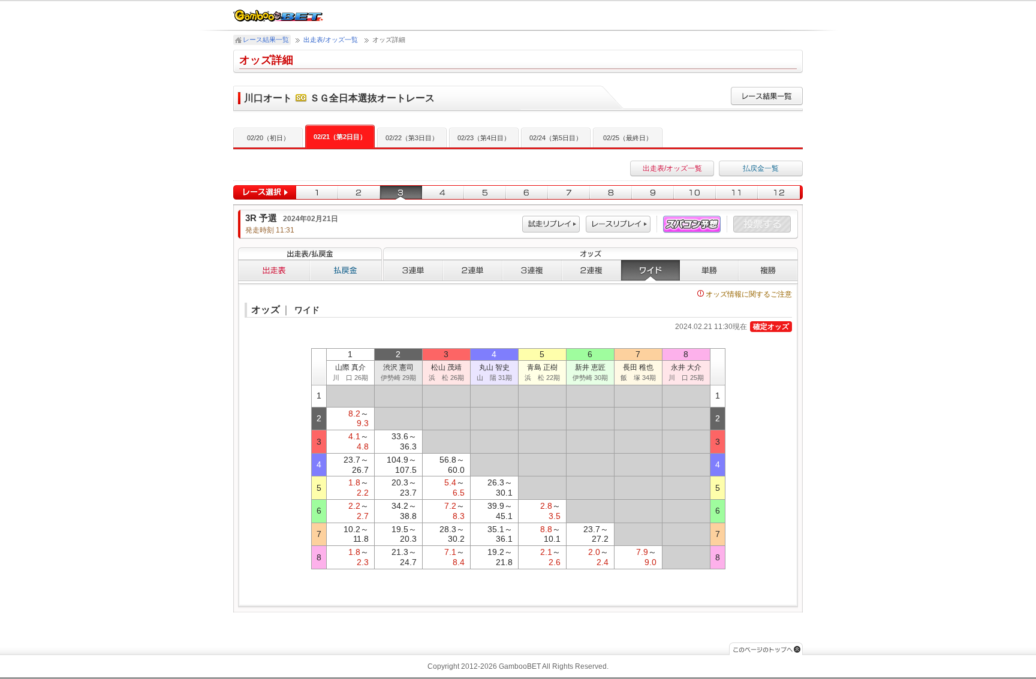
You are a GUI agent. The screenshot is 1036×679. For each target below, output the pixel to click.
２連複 (591, 270)
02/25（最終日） (627, 137)
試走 (551, 224)
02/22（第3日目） (412, 137)
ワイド (650, 270)
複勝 (768, 270)
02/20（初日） (268, 137)
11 (737, 192)
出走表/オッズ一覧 (330, 39)
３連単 (413, 270)
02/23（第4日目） (483, 137)
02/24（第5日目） (555, 137)
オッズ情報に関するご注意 (749, 294)
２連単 (472, 270)
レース (618, 224)
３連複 (532, 270)
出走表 (274, 270)
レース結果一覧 (266, 39)
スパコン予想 (692, 224)
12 (780, 192)
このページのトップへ (766, 648)
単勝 (709, 270)
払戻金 (346, 270)
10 (695, 192)
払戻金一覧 (761, 168)
